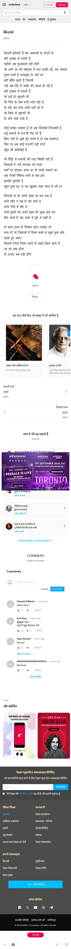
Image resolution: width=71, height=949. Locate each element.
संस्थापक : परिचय (44, 821)
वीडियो (42, 19)
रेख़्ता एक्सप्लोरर (43, 842)
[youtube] (35, 907)
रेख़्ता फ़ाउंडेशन (43, 814)
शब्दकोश (32, 19)
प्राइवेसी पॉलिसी (22, 920)
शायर (17, 19)
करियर (39, 835)
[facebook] (19, 907)
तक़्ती (5, 828)
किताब (35, 296)
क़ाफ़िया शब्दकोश (11, 821)
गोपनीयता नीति (26, 793)
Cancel (45, 589)
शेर (24, 19)
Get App (62, 4)
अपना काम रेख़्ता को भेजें (14, 842)
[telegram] (51, 907)
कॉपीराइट (51, 920)
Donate (50, 4)
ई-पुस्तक (52, 19)
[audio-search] (64, 13)
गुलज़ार (6, 38)
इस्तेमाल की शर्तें (38, 920)
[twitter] (27, 907)
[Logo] (14, 5)
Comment (57, 589)
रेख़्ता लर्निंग (41, 868)
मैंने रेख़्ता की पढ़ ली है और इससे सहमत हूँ (33, 793)
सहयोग (6, 814)
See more (35, 676)
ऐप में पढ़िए (35, 935)
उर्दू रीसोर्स (7, 835)
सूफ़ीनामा (40, 861)
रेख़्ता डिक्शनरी (10, 868)
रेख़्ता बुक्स (8, 875)
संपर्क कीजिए (42, 828)
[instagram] (43, 907)
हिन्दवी (6, 861)
